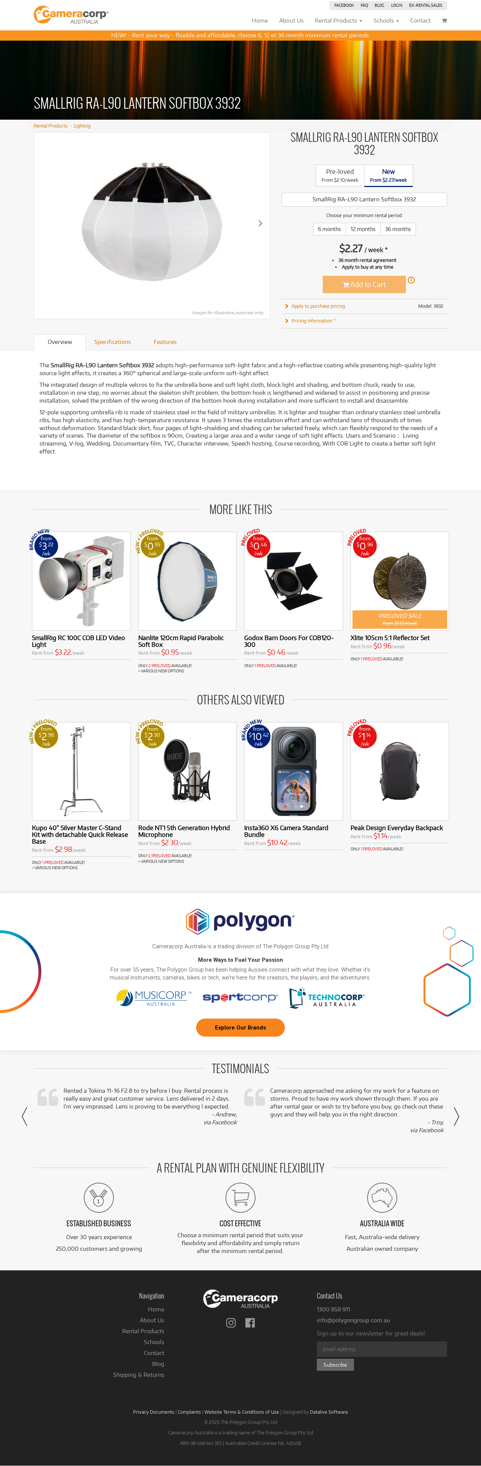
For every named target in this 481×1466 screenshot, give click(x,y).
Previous (43, 222)
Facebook (344, 5)
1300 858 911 (333, 1309)
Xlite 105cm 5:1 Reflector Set (390, 638)
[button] (24, 1116)
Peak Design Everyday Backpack (397, 828)
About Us (152, 1320)
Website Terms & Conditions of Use (241, 1412)
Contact (154, 1353)
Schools (154, 1342)
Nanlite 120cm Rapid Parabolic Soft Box (181, 641)
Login (396, 5)
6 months (329, 229)
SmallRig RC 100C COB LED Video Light (78, 641)
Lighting (82, 126)
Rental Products (51, 126)
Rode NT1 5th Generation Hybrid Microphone (184, 831)
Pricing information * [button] (314, 321)
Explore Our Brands (240, 1027)
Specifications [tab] (112, 341)
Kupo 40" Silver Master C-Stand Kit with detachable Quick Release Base (80, 834)
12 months (363, 229)
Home (156, 1309)
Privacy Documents (153, 1412)
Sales (425, 5)
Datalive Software (329, 1412)
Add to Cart (367, 284)
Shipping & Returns (138, 1374)
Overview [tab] (60, 341)
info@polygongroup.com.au (353, 1320)
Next (260, 222)
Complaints (189, 1412)
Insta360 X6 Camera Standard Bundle (286, 831)
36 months (398, 229)
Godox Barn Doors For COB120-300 (289, 641)
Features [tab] (165, 341)
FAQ (364, 5)
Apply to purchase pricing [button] (318, 306)
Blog (379, 5)
